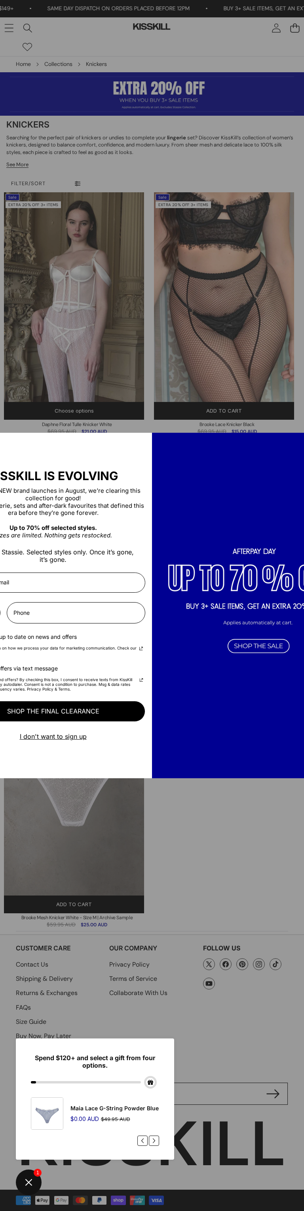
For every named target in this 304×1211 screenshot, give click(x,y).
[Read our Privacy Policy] (141, 649)
